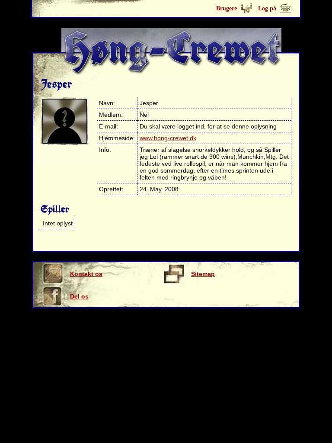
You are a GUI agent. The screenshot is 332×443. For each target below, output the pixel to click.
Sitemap (203, 273)
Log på (267, 8)
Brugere (226, 8)
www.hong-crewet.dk (168, 138)
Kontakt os (86, 273)
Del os (79, 296)
